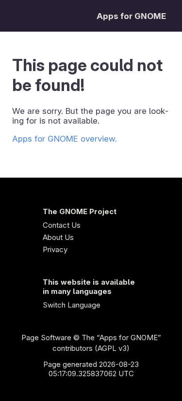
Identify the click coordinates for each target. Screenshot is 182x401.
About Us (58, 237)
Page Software (46, 337)
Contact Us (62, 225)
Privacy (55, 249)
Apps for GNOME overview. (64, 139)
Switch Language (71, 305)
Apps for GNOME (131, 16)
